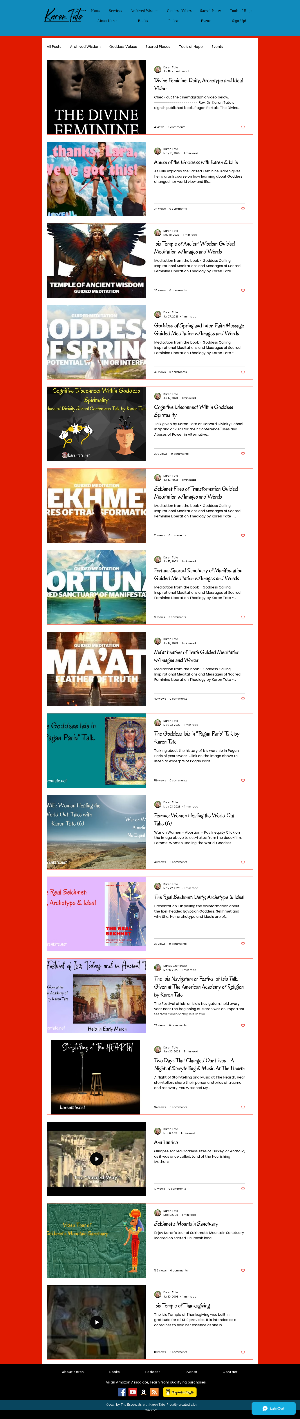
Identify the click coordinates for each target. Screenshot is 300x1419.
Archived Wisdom (85, 46)
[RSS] (154, 1392)
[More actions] (244, 69)
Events (217, 46)
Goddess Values (123, 46)
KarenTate (62, 16)
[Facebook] (122, 1392)
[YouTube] (132, 1392)
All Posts (54, 46)
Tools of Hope (191, 46)
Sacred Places (158, 46)
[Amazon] (143, 1392)
